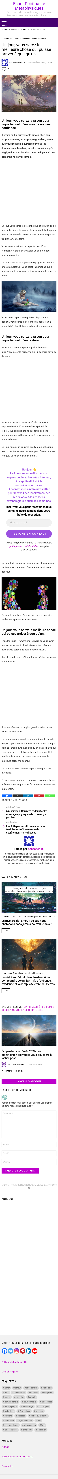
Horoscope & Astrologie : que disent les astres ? (23, 973)
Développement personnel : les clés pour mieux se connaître (29, 916)
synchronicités (25, 1420)
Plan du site (7, 1466)
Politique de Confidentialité (14, 1362)
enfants (32, 1397)
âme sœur (27, 1430)
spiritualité (9, 1420)
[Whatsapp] (50, 795)
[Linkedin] (28, 795)
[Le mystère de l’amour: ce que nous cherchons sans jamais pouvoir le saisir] (29, 897)
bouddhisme (19, 1392)
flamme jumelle (11, 1402)
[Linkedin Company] (28, 1351)
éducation (41, 1430)
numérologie (28, 1406)
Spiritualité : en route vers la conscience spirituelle (28, 1008)
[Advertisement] (29, 191)
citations (34, 1392)
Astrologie (47, 1388)
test (39, 1420)
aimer (7, 1388)
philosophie (44, 1406)
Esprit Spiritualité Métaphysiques (29, 6)
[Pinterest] (39, 795)
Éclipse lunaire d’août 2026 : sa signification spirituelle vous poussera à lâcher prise (27, 1055)
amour (18, 1388)
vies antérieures (12, 1425)
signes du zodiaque (39, 1416)
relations (21, 800)
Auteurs (5, 1447)
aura (7, 1392)
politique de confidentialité (23, 546)
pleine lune (9, 1411)
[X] (18, 795)
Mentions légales (10, 1371)
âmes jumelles (11, 1430)
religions (8, 1416)
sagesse (21, 1416)
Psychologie (25, 1411)
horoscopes (47, 1402)
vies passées (30, 1425)
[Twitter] (10, 1351)
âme (43, 1425)
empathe (20, 1397)
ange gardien (31, 1388)
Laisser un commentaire (29, 1081)
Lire (6, 931)
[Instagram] (16, 1351)
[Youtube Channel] (34, 1351)
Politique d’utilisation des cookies (17, 1456)
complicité (47, 1392)
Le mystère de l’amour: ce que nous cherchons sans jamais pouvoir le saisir (26, 922)
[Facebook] (7, 795)
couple (7, 800)
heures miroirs (30, 1402)
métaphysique (11, 1406)
